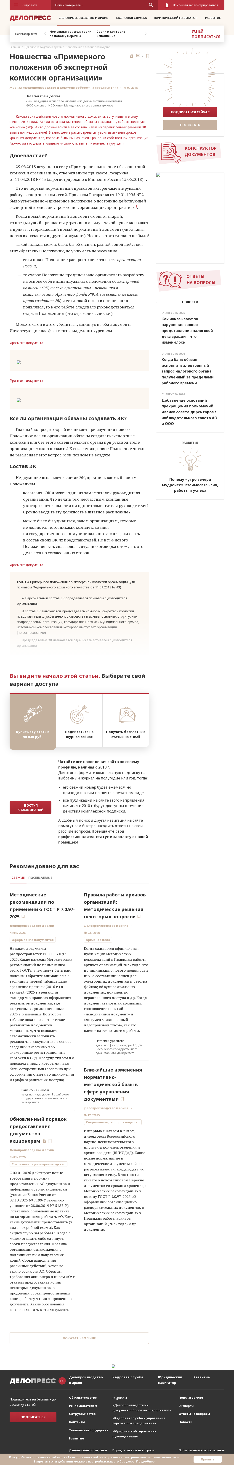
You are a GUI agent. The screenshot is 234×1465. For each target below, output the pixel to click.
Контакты (77, 1422)
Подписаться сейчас (190, 112)
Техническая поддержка (88, 1430)
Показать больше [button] (79, 1338)
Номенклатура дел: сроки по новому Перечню (70, 33)
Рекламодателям (83, 1406)
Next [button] (145, 33)
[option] (71, 34)
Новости (185, 1422)
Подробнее (145, 1461)
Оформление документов (33, 940)
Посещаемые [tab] (40, 877)
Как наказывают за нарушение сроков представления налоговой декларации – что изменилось (187, 330)
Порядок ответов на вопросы (133, 1450)
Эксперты (186, 1406)
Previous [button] (45, 33)
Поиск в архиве (191, 1397)
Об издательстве (83, 1397)
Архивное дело (98, 940)
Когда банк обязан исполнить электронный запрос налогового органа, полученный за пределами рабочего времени (188, 371)
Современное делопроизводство (88, 47)
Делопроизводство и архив (83, 18)
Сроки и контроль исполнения (110, 33)
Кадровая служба (131, 18)
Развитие (213, 18)
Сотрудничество (82, 1414)
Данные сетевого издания (88, 1450)
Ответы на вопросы (194, 1414)
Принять (208, 1459)
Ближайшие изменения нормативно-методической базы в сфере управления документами (113, 1084)
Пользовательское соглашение (202, 1450)
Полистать (190, 125)
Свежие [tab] (18, 877)
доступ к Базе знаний (30, 807)
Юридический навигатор (175, 18)
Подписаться (33, 1417)
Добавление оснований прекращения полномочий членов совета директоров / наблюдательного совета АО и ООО (189, 412)
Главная (15, 47)
